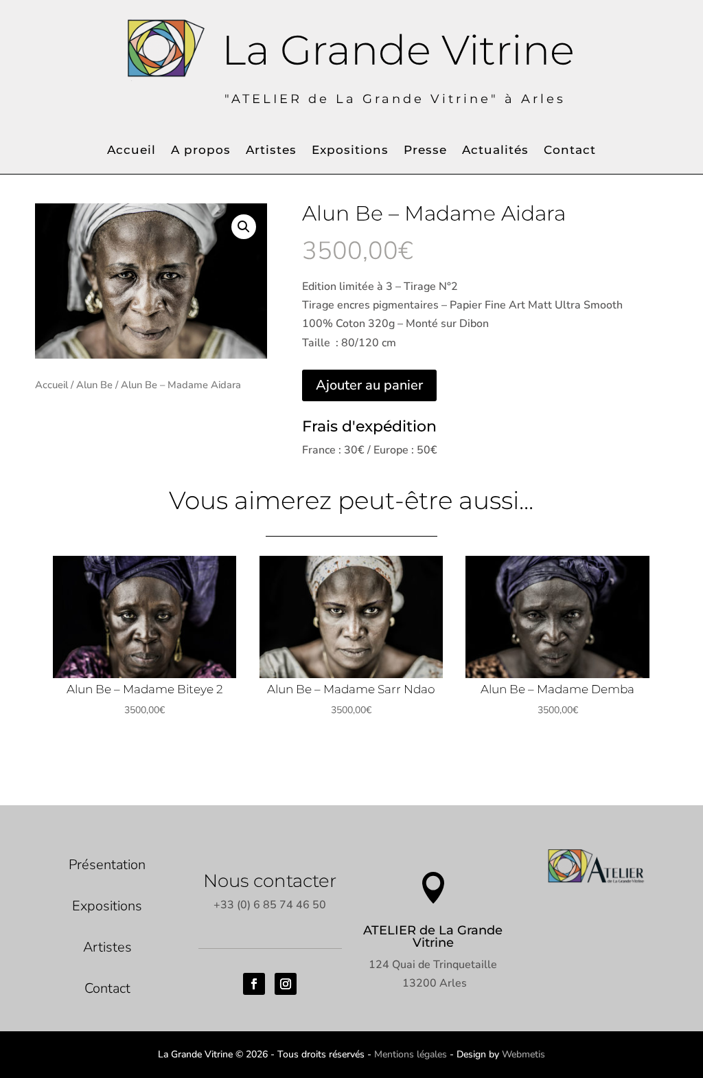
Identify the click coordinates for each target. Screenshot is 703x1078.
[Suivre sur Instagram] (286, 984)
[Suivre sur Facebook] (254, 984)
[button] (243, 226)
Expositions (350, 151)
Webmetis (523, 1054)
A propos (201, 151)
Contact (570, 151)
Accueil (131, 151)
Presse (425, 151)
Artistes (271, 151)
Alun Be (94, 385)
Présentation (107, 864)
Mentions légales (410, 1054)
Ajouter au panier (369, 385)
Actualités (495, 151)
